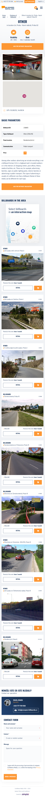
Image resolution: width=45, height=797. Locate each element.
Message (6, 744)
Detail (18, 288)
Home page (4, 16)
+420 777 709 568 (19, 706)
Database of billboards (13, 16)
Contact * (6, 734)
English (40, 1)
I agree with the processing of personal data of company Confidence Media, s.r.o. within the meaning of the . (23, 768)
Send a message (10, 777)
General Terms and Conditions (22, 791)
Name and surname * (10, 724)
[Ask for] (38, 288)
